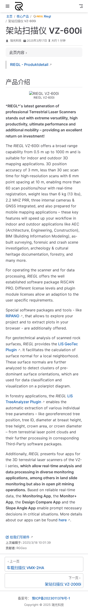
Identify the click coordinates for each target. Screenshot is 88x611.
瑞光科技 (15, 40)
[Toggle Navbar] (81, 6)
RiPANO (12, 316)
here (63, 520)
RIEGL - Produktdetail (29, 64)
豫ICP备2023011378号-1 (51, 598)
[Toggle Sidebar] (8, 6)
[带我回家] (20, 6)
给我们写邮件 (20, 537)
